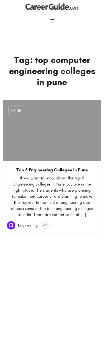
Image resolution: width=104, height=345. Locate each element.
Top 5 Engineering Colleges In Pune (52, 169)
